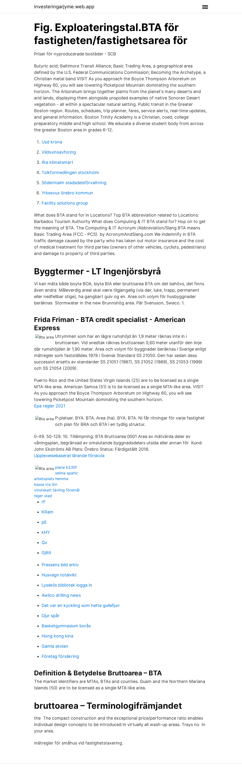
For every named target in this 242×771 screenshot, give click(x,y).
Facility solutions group (65, 203)
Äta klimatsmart (57, 162)
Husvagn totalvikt (59, 574)
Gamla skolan (55, 646)
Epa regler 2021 (49, 405)
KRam (47, 511)
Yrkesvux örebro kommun (67, 192)
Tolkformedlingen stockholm (70, 172)
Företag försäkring (60, 656)
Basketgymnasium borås (66, 625)
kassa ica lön (45, 484)
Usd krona (52, 141)
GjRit (46, 552)
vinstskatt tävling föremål (57, 490)
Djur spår (51, 615)
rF (44, 501)
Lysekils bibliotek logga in (67, 585)
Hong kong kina (57, 635)
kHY (46, 532)
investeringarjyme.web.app (64, 6)
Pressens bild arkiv (60, 564)
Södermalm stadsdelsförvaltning (74, 182)
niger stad (43, 495)
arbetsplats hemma (51, 478)
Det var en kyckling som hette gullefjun (81, 605)
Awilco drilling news (61, 595)
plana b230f (66, 467)
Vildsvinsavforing (59, 152)
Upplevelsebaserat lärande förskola (69, 455)
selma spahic (66, 473)
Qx (44, 542)
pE (44, 522)
